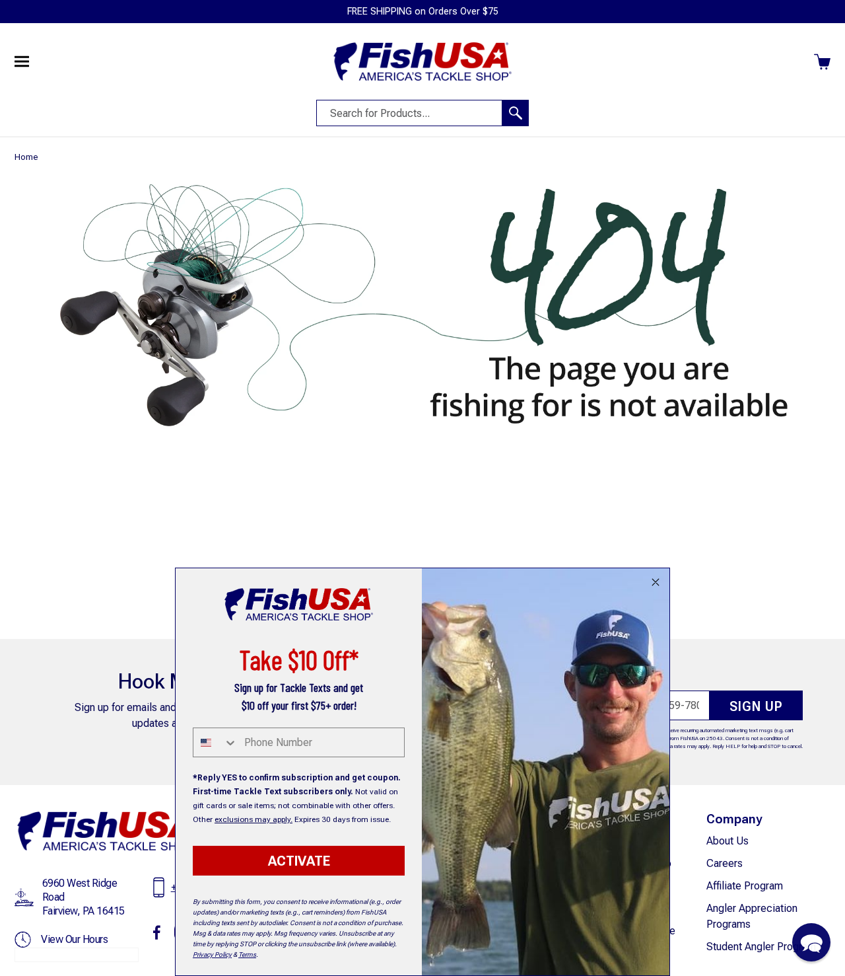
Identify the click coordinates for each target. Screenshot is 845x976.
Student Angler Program (761, 946)
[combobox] (215, 742)
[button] (811, 942)
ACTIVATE (299, 861)
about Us (727, 841)
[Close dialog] (655, 582)
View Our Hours (74, 939)
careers (724, 863)
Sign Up (756, 706)
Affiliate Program (744, 886)
